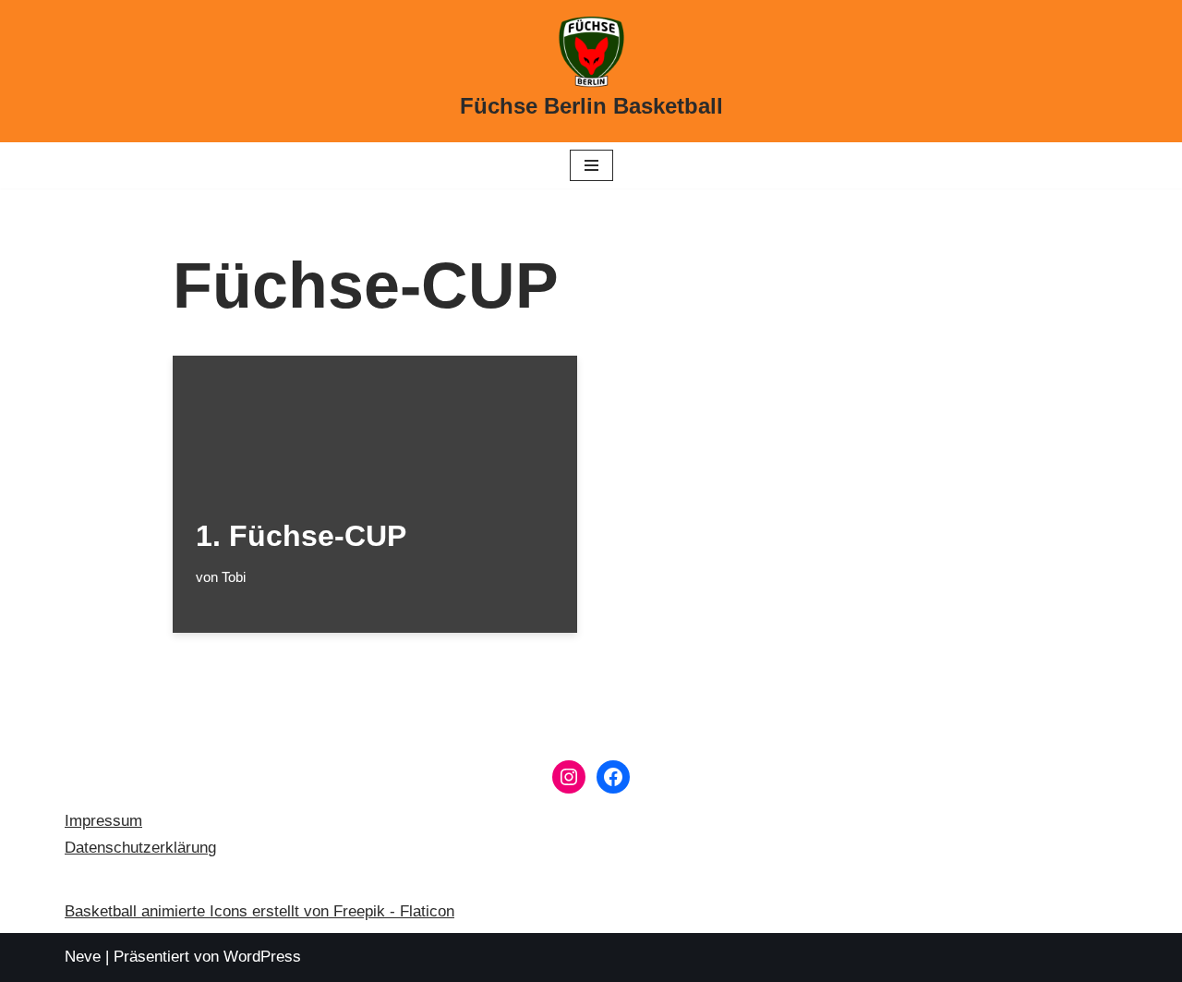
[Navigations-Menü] (591, 165)
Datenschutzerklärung (140, 847)
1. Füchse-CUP (301, 535)
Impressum (103, 821)
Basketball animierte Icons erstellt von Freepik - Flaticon (259, 911)
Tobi (234, 577)
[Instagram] (568, 777)
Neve (83, 956)
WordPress (262, 956)
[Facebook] (613, 777)
